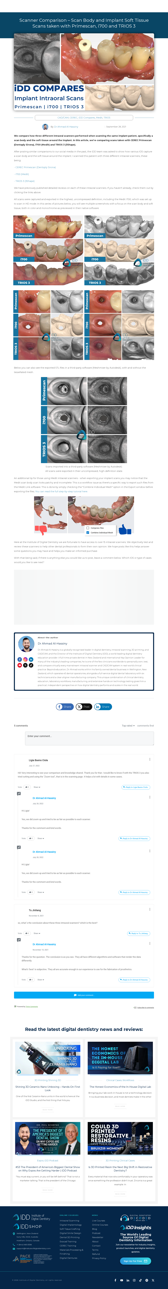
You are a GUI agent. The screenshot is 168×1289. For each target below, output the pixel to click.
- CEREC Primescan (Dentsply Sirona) (35, 167)
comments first (145, 725)
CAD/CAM (63, 117)
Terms (95, 1250)
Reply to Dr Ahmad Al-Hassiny (135, 838)
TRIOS (107, 117)
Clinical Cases (114, 1080)
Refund (96, 1254)
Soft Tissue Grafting (70, 1229)
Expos (40, 1160)
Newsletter (97, 1237)
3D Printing (41, 1080)
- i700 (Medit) (21, 174)
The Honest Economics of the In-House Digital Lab (120, 1086)
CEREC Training (68, 1246)
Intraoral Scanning (69, 1221)
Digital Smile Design (70, 1233)
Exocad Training (68, 1241)
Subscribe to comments (145, 1007)
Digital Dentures (68, 1258)
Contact (96, 1246)
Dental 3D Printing (70, 1237)
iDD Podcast (51, 1160)
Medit (99, 117)
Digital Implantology (71, 1225)
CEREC (73, 117)
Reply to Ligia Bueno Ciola (137, 787)
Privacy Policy (99, 1258)
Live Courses (98, 1221)
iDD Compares (87, 117)
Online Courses (100, 1225)
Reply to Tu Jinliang (140, 933)
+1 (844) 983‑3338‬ (24, 1245)
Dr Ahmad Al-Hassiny (66, 126)
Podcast (96, 1233)
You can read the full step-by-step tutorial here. (61, 491)
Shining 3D (54, 1080)
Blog (94, 1229)
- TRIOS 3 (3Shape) (24, 181)
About (95, 1241)
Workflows (128, 1080)
